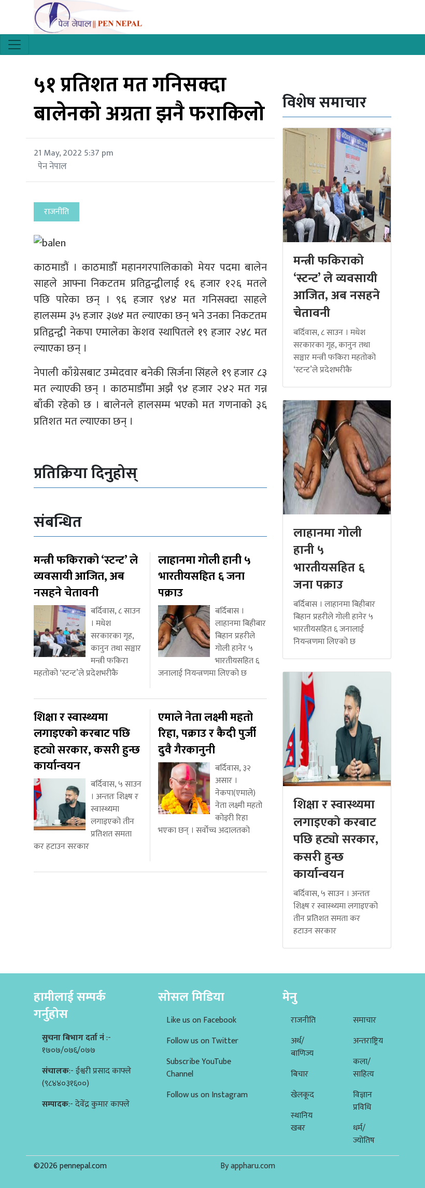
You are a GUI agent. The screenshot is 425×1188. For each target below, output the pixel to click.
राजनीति (303, 1020)
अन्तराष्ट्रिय (368, 1041)
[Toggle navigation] (14, 44)
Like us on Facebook (201, 1020)
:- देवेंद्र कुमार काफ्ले (86, 1104)
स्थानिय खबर (302, 1122)
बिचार (299, 1074)
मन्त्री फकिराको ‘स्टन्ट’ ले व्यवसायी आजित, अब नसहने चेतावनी (336, 287)
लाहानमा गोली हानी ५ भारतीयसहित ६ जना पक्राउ (329, 559)
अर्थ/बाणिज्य (302, 1047)
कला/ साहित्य (363, 1068)
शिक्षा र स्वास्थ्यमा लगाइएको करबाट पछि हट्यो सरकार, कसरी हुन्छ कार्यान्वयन (335, 839)
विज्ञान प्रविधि (362, 1101)
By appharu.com (247, 1166)
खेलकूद (302, 1095)
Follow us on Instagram (207, 1095)
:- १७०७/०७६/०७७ (76, 1044)
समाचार (364, 1020)
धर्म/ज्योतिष (364, 1134)
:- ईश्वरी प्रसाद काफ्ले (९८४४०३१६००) (86, 1077)
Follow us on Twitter (202, 1041)
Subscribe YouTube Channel (198, 1068)
